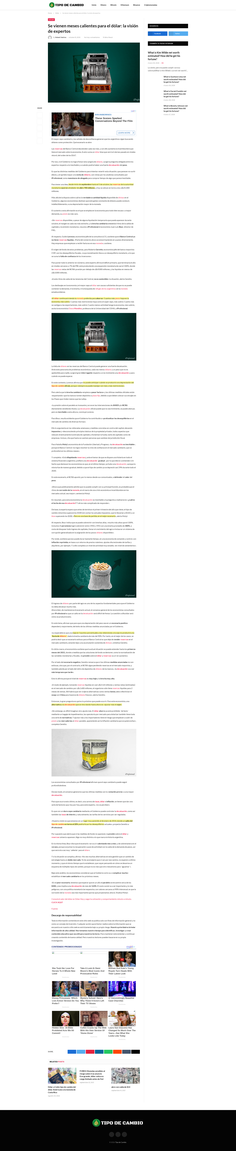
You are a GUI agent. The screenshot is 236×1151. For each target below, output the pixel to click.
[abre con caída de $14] (125, 1076)
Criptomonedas (150, 5)
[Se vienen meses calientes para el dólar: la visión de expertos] (94, 73)
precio (65, 214)
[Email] (40, 141)
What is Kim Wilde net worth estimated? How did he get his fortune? (164, 56)
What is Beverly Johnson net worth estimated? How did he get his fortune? (176, 108)
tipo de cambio (58, 386)
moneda (99, 243)
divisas (121, 197)
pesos (117, 298)
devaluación (114, 165)
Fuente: (55, 908)
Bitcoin (114, 5)
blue (53, 516)
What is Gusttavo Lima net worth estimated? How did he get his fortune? (175, 79)
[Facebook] (40, 115)
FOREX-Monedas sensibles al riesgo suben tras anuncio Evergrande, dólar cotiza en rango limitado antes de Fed (92, 1075)
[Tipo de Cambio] (66, 5)
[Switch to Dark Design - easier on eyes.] (187, 5)
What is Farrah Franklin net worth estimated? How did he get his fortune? (175, 94)
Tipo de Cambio (120, 1142)
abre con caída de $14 (120, 1087)
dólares (99, 161)
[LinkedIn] (40, 128)
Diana (75, 308)
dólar (97, 152)
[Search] (183, 5)
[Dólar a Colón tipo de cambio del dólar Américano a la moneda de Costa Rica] (62, 1076)
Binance (136, 5)
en (162, 63)
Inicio (94, 5)
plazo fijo (96, 395)
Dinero (103, 5)
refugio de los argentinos (105, 288)
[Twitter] (40, 121)
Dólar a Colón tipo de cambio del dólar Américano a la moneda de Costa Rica (62, 1089)
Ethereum (125, 5)
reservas (58, 148)
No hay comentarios (92, 37)
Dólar (51, 20)
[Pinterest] (40, 134)
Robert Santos (60, 37)
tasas (97, 801)
